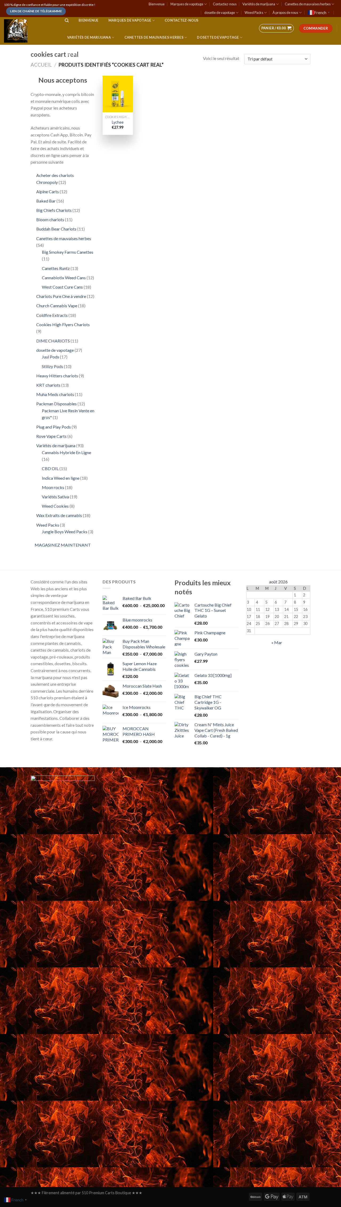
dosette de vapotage (219, 12)
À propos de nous (285, 12)
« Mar (276, 642)
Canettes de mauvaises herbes (308, 4)
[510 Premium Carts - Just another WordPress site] (29, 31)
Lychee (118, 122)
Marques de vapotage (186, 4)
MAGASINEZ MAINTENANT (63, 544)
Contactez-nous (225, 4)
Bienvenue (157, 4)
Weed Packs (254, 12)
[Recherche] (66, 20)
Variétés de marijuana (258, 4)
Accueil (41, 65)
